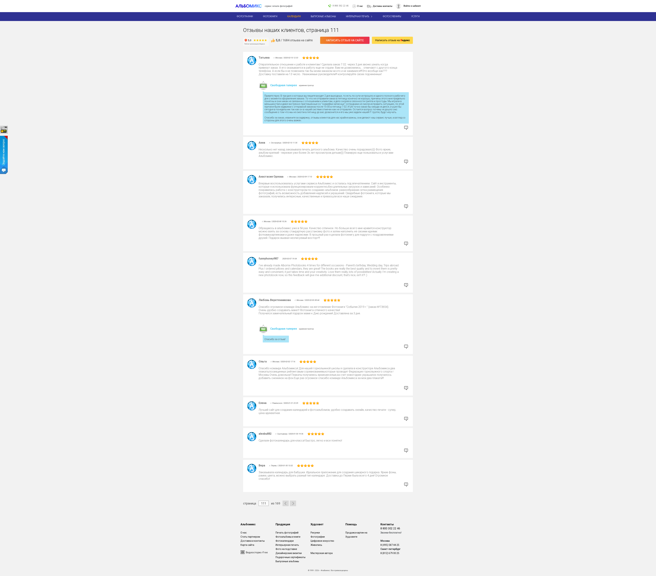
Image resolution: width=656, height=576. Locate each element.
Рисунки (315, 532)
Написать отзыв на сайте (345, 40)
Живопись (316, 545)
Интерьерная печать (287, 545)
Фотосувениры (392, 16)
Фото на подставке (286, 549)
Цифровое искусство (322, 540)
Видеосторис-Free (257, 552)
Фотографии (318, 536)
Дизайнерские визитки (289, 553)
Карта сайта (247, 545)
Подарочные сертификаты (290, 557)
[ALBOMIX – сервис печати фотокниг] (250, 6)
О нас (360, 6)
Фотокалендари (285, 540)
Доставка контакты (382, 6)
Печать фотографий (287, 532)
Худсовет (317, 524)
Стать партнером (250, 536)
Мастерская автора (322, 553)
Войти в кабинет (412, 6)
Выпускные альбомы (287, 561)
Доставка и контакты (253, 540)
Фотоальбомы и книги (288, 536)
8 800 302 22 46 (340, 5)
